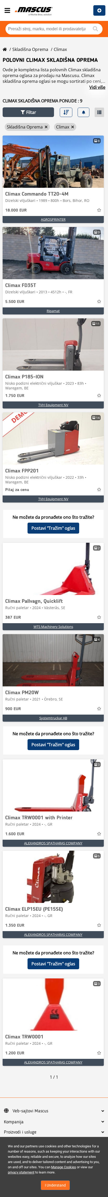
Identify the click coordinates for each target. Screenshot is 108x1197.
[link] (53, 162)
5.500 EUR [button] (14, 302)
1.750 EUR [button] (14, 396)
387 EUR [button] (13, 618)
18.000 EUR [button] (16, 210)
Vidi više (97, 87)
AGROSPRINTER (53, 219)
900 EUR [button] (13, 709)
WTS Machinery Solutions (53, 626)
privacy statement (21, 1172)
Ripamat (53, 310)
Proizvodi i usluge (20, 1132)
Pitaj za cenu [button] (17, 490)
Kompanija (14, 1122)
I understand (55, 1185)
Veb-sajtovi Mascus (30, 1111)
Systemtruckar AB (53, 718)
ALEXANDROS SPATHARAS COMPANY (53, 843)
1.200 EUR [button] (14, 1053)
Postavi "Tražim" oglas (53, 528)
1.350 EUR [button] (14, 926)
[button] (28, 112)
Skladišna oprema (30, 49)
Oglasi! (99, 10)
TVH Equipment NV (53, 404)
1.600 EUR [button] (14, 834)
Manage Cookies (63, 1167)
